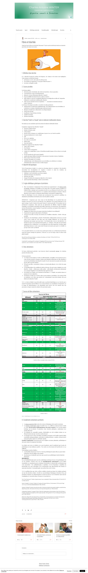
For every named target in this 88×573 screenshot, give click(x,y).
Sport (26, 30)
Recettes (62, 30)
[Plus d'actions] (65, 38)
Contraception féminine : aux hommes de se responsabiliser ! (44, 535)
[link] (71, 16)
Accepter (82, 571)
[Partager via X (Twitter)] (25, 510)
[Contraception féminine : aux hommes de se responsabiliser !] (44, 528)
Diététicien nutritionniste (44, 565)
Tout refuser (75, 571)
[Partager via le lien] (31, 510)
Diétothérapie (54, 30)
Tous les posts (19, 30)
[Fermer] (86, 571)
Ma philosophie (45, 30)
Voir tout (70, 520)
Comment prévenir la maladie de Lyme (24, 535)
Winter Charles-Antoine (44, 564)
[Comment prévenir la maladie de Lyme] (24, 528)
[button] (70, 30)
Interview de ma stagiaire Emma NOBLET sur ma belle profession (63, 535)
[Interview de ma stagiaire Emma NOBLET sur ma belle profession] (63, 528)
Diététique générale (34, 30)
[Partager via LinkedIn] (28, 510)
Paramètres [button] (69, 571)
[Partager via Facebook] (22, 510)
